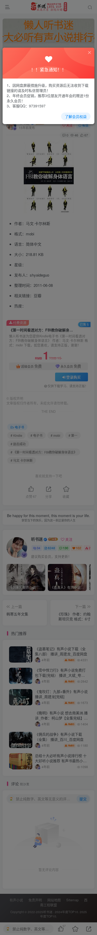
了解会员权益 (76, 116)
